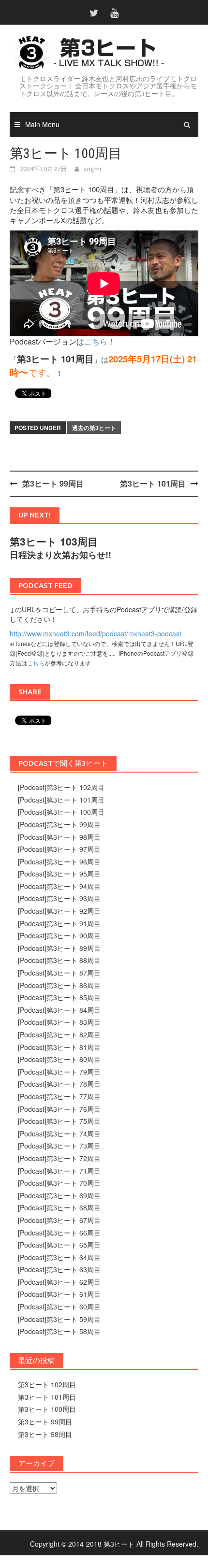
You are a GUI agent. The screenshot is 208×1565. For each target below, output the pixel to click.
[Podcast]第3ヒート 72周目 (59, 1158)
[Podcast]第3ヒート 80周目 (59, 1059)
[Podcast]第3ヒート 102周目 (61, 787)
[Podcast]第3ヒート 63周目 (59, 1269)
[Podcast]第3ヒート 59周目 (59, 1319)
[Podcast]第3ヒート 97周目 (59, 849)
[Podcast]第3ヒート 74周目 (59, 1133)
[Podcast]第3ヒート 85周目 (59, 997)
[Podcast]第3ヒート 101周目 (61, 799)
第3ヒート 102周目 (47, 1384)
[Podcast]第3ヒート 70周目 (59, 1183)
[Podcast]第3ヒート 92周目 (59, 911)
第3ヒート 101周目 (153, 483)
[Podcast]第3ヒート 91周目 (59, 923)
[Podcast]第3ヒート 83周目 (59, 1022)
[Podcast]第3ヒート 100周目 (61, 812)
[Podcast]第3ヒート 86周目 (59, 985)
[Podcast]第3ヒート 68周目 (59, 1207)
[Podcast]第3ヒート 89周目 (59, 948)
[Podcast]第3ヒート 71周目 (59, 1171)
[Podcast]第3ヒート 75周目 (59, 1121)
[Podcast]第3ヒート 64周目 (59, 1257)
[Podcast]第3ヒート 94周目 (59, 886)
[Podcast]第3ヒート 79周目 (59, 1072)
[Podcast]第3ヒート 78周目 (59, 1084)
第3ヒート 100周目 (47, 1409)
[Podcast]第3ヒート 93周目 (59, 898)
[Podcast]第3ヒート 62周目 (59, 1282)
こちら (95, 341)
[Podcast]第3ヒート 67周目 (59, 1220)
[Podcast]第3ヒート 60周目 (59, 1306)
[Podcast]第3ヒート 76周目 (59, 1109)
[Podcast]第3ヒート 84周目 (59, 1010)
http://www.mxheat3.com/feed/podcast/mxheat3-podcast (95, 633)
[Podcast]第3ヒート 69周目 (59, 1195)
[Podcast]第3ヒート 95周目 (59, 873)
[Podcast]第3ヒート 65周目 (59, 1244)
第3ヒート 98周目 (45, 1434)
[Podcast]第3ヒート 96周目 (59, 861)
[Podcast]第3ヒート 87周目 (59, 972)
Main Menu (42, 124)
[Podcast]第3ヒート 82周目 (59, 1034)
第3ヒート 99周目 (53, 483)
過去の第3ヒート (94, 427)
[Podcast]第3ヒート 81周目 (59, 1047)
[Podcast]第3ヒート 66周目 (59, 1232)
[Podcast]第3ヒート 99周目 (59, 824)
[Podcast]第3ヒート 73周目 (59, 1145)
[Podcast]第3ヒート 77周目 (59, 1096)
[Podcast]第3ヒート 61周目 (59, 1294)
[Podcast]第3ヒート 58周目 (59, 1331)
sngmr (93, 168)
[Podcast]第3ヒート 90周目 (59, 935)
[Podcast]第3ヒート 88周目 (59, 960)
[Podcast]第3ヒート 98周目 (59, 837)
